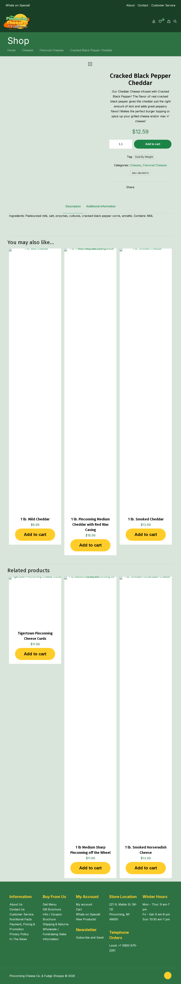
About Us (16, 904)
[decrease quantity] (113, 144)
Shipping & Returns (56, 924)
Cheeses (27, 50)
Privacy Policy (19, 934)
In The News (18, 939)
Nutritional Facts (21, 919)
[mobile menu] (141, 21)
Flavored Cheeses (52, 50)
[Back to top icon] (167, 975)
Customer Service (163, 5)
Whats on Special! (18, 5)
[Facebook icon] (155, 976)
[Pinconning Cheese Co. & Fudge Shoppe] (17, 21)
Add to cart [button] (35, 534)
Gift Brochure (52, 909)
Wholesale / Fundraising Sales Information (54, 934)
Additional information (101, 206)
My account (84, 904)
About (130, 5)
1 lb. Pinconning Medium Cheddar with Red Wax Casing (90, 524)
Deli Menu (49, 904)
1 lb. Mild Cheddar (35, 519)
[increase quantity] (128, 144)
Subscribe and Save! (90, 937)
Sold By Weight (144, 156)
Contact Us (17, 909)
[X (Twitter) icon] (159, 976)
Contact (143, 5)
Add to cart (152, 144)
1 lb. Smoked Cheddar (146, 519)
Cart (79, 909)
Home (11, 50)
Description (73, 206)
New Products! (86, 919)
